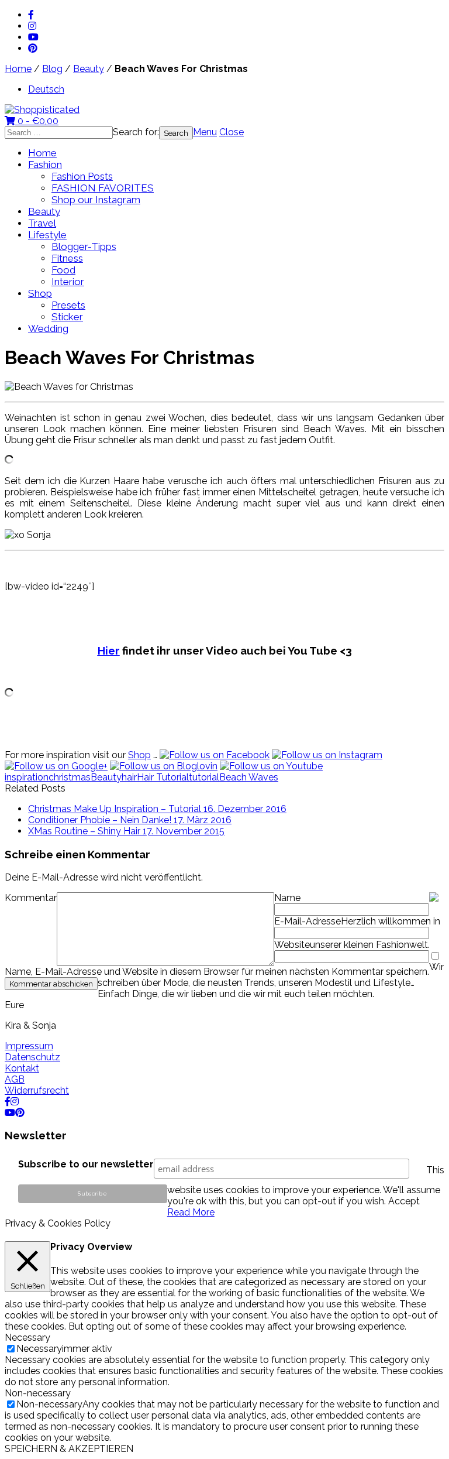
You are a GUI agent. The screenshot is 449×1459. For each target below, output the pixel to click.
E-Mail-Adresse (307, 921)
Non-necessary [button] (38, 1393)
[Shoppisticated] (42, 109)
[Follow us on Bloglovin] (163, 766)
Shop (40, 293)
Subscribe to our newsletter (86, 1164)
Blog (52, 68)
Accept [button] (404, 1201)
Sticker (67, 317)
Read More (191, 1212)
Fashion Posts (82, 176)
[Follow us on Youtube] (271, 766)
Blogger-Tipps (83, 246)
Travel (42, 223)
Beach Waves (248, 777)
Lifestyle (47, 235)
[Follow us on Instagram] (327, 755)
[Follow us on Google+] (56, 766)
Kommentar (31, 897)
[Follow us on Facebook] (215, 755)
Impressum (29, 1046)
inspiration (27, 777)
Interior (67, 281)
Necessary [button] (27, 1337)
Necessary (39, 1348)
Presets (68, 305)
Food (63, 270)
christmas (70, 777)
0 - (36, 120)
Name (287, 897)
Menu (205, 132)
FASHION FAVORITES (102, 188)
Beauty (88, 68)
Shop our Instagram (95, 200)
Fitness (67, 258)
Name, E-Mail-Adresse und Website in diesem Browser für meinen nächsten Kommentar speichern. (217, 971)
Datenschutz (32, 1057)
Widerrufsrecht (37, 1090)
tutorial (204, 777)
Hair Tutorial (163, 777)
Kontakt (22, 1068)
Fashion (45, 164)
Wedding (48, 328)
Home (18, 68)
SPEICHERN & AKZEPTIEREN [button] (69, 1448)
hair (129, 777)
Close (231, 132)
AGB (15, 1079)
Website (292, 944)
